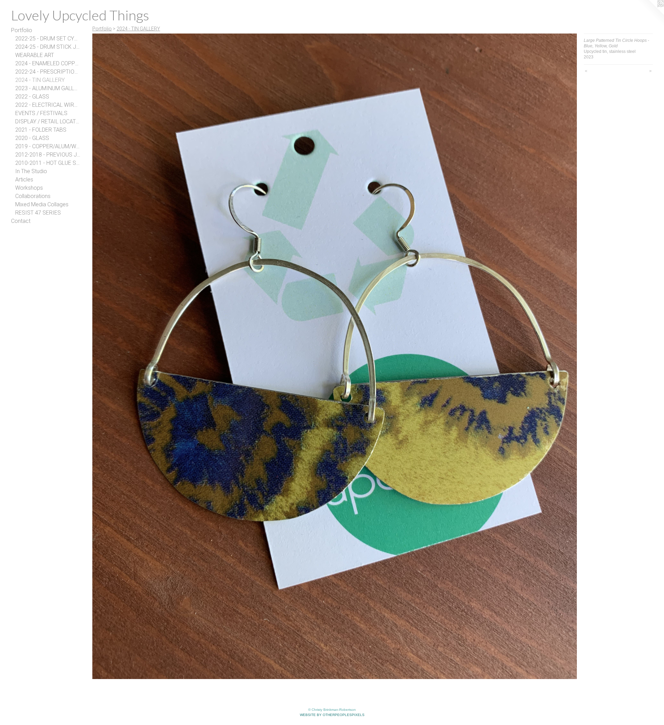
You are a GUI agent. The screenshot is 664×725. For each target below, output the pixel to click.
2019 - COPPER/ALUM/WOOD (47, 146)
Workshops (29, 188)
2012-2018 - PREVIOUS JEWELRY (47, 154)
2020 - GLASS (32, 138)
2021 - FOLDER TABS (40, 129)
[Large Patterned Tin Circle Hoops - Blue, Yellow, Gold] (334, 356)
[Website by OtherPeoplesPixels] (650, 14)
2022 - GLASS (32, 96)
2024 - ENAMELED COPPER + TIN (47, 63)
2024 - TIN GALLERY (40, 80)
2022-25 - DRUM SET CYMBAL (47, 38)
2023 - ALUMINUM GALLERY (47, 88)
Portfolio (21, 30)
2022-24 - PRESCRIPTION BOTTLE (47, 71)
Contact (20, 221)
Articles (24, 179)
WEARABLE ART (34, 55)
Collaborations (32, 196)
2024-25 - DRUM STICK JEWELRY (47, 47)
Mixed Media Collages (41, 204)
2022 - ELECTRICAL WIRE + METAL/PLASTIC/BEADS (47, 105)
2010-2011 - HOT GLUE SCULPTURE (47, 163)
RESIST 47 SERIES (38, 212)
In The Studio (31, 171)
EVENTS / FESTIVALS (41, 113)
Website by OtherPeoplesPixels (332, 715)
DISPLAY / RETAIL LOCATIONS (47, 121)
